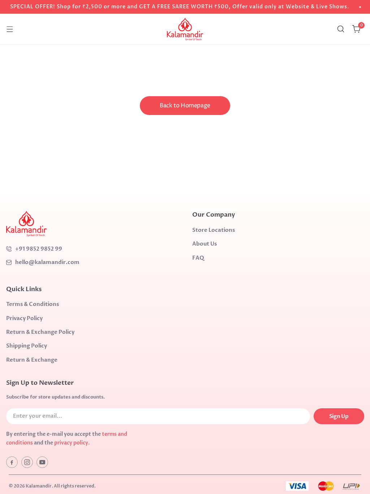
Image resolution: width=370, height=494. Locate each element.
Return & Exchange (31, 359)
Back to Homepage (185, 106)
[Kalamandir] (185, 29)
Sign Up (338, 416)
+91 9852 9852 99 (38, 248)
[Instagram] (27, 462)
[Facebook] (12, 462)
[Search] (341, 29)
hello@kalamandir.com (47, 262)
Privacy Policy (24, 318)
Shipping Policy (26, 345)
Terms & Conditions (32, 304)
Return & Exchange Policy (40, 332)
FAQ (198, 257)
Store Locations (213, 230)
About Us (204, 243)
